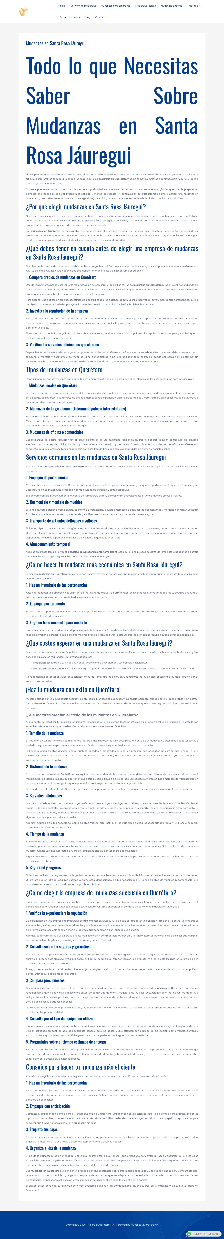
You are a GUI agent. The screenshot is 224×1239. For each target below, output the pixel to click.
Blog (87, 17)
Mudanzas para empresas (115, 5)
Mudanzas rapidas (145, 5)
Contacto (100, 17)
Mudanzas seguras (171, 5)
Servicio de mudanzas (83, 5)
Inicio (63, 5)
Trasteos (192, 5)
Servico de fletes (70, 17)
